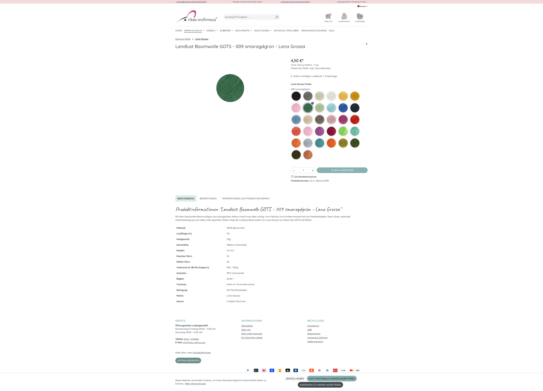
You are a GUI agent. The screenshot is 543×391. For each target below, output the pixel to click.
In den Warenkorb (342, 170)
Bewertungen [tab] (208, 198)
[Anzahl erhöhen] (313, 170)
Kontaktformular (201, 352)
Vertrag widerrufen (188, 360)
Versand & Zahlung (317, 337)
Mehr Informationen (195, 383)
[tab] (185, 198)
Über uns (246, 329)
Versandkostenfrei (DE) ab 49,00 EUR (191, 2)
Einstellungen (295, 378)
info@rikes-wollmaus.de (194, 342)
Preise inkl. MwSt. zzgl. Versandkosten (311, 68)
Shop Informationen (251, 333)
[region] (230, 88)
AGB (309, 329)
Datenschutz (313, 333)
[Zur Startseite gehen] (196, 16)
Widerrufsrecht (315, 341)
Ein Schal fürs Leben (251, 337)
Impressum (313, 325)
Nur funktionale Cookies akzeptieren (332, 378)
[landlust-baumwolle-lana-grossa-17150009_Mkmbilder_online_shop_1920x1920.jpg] (230, 88)
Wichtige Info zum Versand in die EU (295, 2)
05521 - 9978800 (191, 339)
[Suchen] (276, 17)
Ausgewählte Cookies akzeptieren (320, 384)
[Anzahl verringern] (294, 170)
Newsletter (247, 325)
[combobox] (248, 17)
